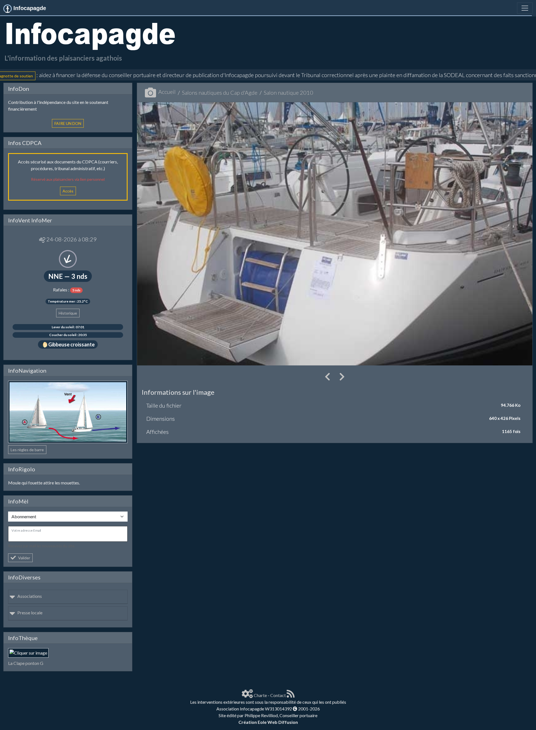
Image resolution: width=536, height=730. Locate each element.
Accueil (167, 91)
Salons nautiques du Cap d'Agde (219, 92)
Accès (68, 191)
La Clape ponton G (25, 663)
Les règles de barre (27, 449)
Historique (68, 313)
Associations (29, 596)
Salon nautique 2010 (288, 92)
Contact (278, 695)
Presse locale (29, 612)
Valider (24, 557)
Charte (260, 695)
